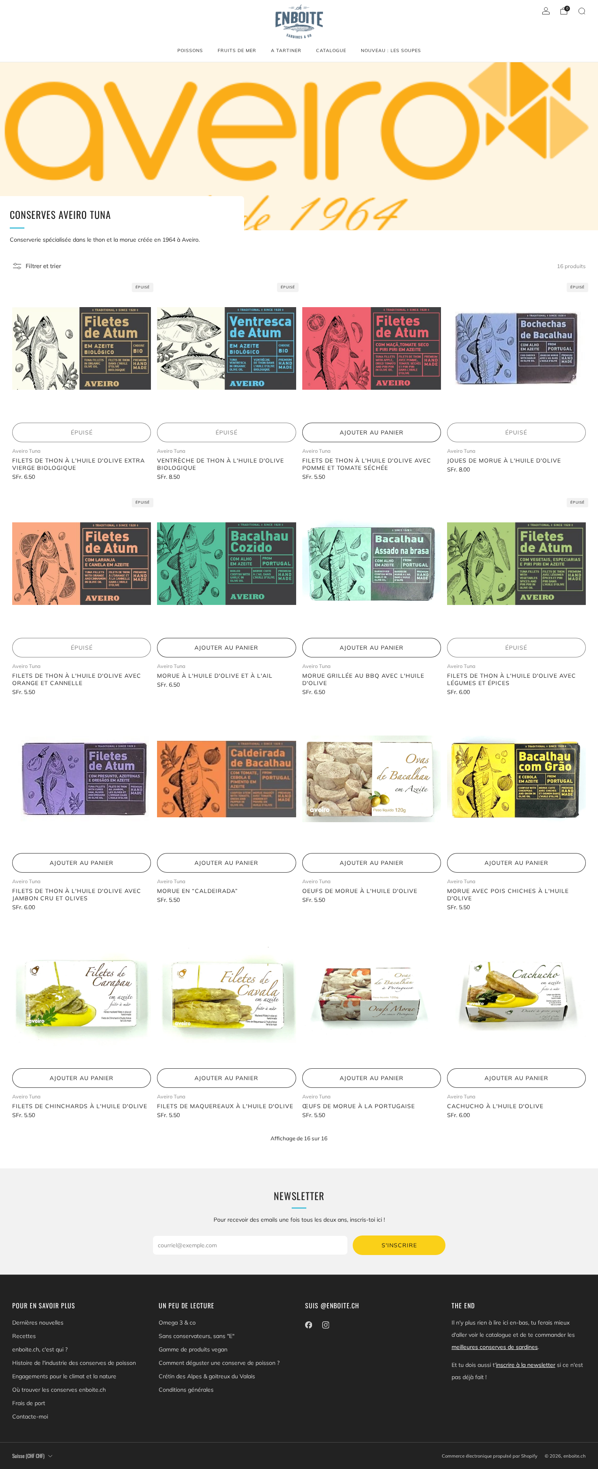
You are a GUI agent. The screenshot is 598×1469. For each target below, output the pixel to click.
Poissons (190, 50)
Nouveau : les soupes (391, 50)
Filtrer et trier (43, 266)
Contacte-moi (30, 1416)
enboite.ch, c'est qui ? (40, 1349)
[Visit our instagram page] (325, 1325)
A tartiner (286, 50)
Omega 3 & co (177, 1322)
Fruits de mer (237, 50)
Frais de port (28, 1403)
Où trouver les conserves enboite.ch (59, 1389)
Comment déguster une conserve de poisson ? (219, 1362)
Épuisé (82, 432)
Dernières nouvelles (37, 1322)
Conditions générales (186, 1389)
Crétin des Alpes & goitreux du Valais (207, 1376)
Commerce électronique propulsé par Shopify (489, 1456)
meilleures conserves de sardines (495, 1347)
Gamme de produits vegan (193, 1349)
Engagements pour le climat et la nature (64, 1376)
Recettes (24, 1336)
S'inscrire (399, 1245)
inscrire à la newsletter (525, 1365)
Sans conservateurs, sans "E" (196, 1336)
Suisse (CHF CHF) (28, 1456)
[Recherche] (582, 11)
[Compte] (546, 11)
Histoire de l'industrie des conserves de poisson (74, 1362)
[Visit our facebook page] (308, 1325)
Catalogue (331, 50)
